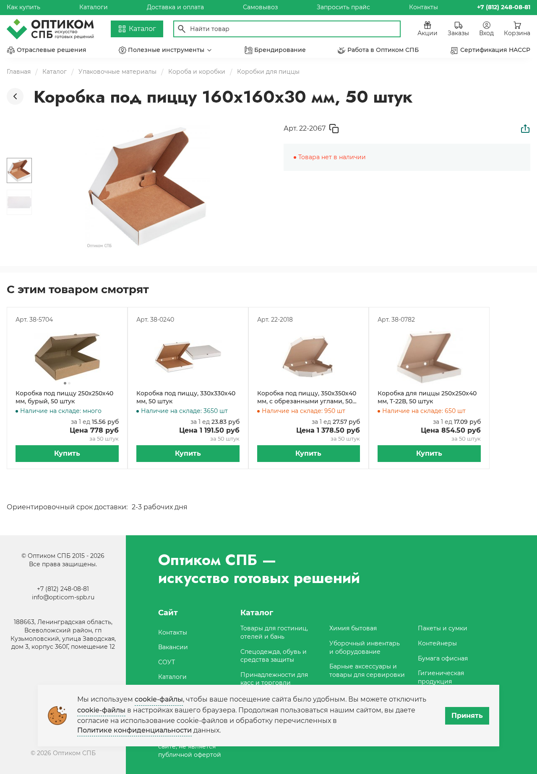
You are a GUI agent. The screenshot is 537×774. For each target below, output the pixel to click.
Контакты (423, 7)
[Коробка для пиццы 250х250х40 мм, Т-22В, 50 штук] (429, 357)
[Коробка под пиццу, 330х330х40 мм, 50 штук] (188, 357)
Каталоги (93, 7)
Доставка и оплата (175, 7)
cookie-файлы (159, 699)
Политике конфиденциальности (134, 730)
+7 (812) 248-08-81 (63, 589)
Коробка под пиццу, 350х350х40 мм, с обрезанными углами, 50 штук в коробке (306, 398)
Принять (467, 716)
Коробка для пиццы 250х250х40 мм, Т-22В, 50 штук (427, 397)
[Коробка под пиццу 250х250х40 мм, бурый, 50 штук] (67, 357)
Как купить (23, 7)
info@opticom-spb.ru (63, 597)
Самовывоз (260, 7)
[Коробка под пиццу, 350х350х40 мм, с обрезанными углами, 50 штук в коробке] (308, 357)
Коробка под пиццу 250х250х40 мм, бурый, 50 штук (64, 397)
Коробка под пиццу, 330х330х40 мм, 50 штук (185, 397)
